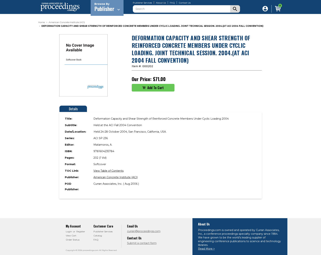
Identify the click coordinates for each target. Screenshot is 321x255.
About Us (161, 3)
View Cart (71, 235)
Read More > (206, 248)
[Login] (265, 9)
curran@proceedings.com (143, 231)
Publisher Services (142, 3)
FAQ (172, 3)
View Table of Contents (108, 170)
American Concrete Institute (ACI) (115, 177)
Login (69, 231)
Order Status (73, 239)
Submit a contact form (142, 243)
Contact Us (185, 3)
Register (80, 231)
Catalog (97, 235)
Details (73, 108)
